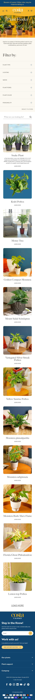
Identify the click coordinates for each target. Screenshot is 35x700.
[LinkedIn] (17, 684)
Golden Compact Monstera (17, 279)
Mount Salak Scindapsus (17, 318)
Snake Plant (17, 155)
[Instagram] (14, 684)
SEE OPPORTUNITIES (11, 647)
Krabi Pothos (17, 201)
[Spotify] (28, 684)
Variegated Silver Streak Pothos (17, 358)
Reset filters (27, 109)
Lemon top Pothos (17, 594)
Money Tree (17, 240)
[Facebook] (7, 684)
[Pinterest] (10, 684)
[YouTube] (21, 684)
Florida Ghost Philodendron (17, 555)
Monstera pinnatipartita (17, 438)
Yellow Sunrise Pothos (17, 399)
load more (17, 605)
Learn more (17, 166)
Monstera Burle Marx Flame (17, 516)
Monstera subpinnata (17, 477)
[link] (18, 10)
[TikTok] (25, 684)
